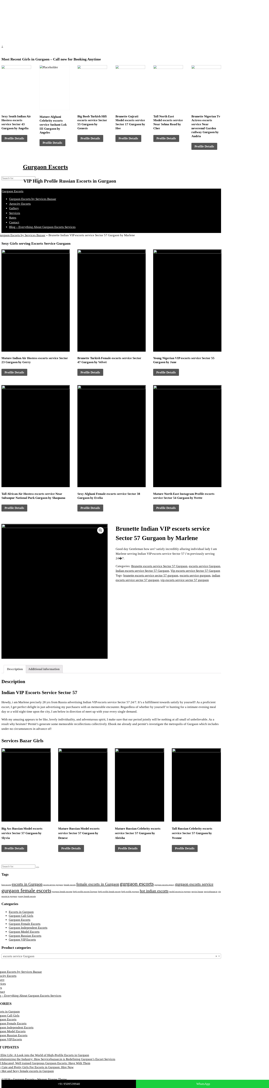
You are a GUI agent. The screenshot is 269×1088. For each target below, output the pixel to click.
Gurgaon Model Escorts (24, 931)
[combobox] (111, 956)
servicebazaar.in (210, 892)
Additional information (43, 669)
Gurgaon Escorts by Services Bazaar (32, 199)
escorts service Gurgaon (204, 566)
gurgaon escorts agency (164, 885)
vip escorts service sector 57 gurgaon (184, 580)
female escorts (70, 885)
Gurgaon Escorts (45, 167)
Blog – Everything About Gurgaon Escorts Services (42, 227)
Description (15, 669)
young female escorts (27, 896)
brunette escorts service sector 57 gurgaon (150, 575)
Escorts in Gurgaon (21, 912)
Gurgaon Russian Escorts (25, 935)
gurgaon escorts (137, 884)
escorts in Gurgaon (27, 884)
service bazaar (197, 892)
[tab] (15, 669)
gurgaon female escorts (26, 890)
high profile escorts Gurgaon (85, 892)
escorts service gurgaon (195, 575)
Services (14, 213)
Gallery (14, 208)
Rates (12, 217)
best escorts (6, 885)
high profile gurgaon (130, 892)
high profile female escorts (109, 892)
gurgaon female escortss (62, 892)
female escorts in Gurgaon (97, 884)
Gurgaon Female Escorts (24, 924)
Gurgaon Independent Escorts (28, 927)
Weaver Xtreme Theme (52, 1079)
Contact (14, 222)
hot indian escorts (154, 891)
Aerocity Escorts (20, 203)
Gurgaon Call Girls (21, 916)
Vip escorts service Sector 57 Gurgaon (195, 570)
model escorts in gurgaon (180, 892)
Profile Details (14, 138)
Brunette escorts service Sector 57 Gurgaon (159, 566)
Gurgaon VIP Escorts (22, 939)
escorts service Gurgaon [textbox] (110, 956)
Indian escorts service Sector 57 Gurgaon (142, 570)
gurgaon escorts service (194, 884)
